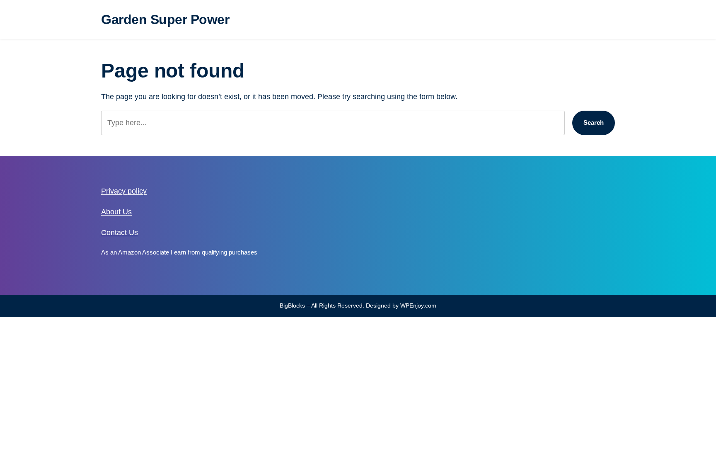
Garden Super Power (165, 19)
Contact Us (119, 232)
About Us (116, 212)
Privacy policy (124, 191)
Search (593, 122)
